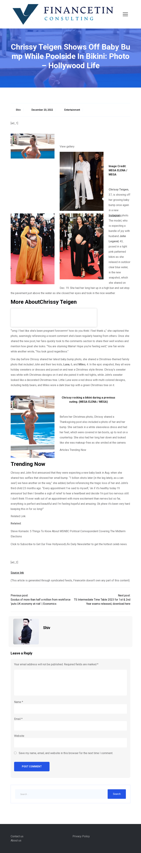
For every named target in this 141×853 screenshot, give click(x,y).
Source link (17, 572)
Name (18, 702)
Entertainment (72, 109)
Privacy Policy (81, 836)
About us (16, 840)
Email (18, 719)
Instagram (115, 215)
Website (19, 735)
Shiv (18, 109)
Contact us (17, 836)
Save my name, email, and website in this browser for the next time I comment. (66, 753)
